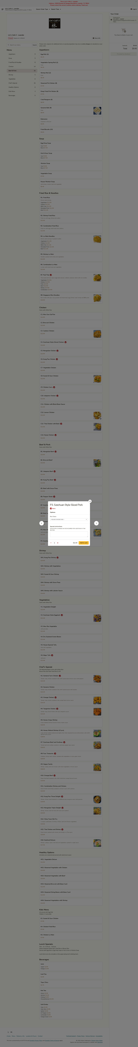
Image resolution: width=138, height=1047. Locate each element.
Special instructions (56, 526)
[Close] (90, 501)
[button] (41, 525)
